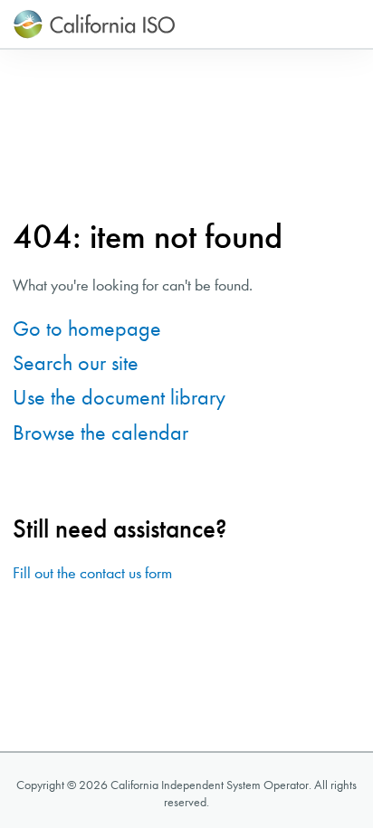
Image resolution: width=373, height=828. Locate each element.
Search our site (76, 363)
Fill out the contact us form (92, 573)
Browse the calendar (100, 432)
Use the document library (119, 397)
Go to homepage (87, 328)
